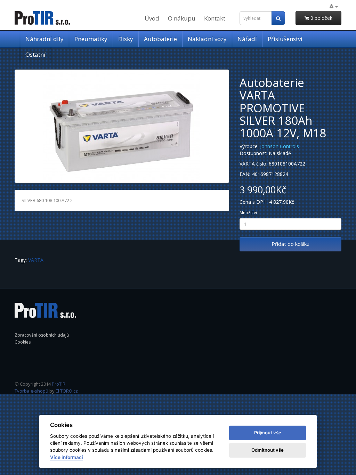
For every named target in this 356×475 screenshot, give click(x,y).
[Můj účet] (334, 6)
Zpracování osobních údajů (42, 335)
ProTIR (58, 384)
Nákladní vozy (207, 39)
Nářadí (247, 39)
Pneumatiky (90, 39)
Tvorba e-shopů (31, 391)
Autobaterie (160, 39)
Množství (248, 213)
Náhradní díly (44, 39)
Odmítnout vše (267, 450)
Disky (125, 39)
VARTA (35, 260)
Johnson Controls (279, 146)
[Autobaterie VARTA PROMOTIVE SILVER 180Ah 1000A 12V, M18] (122, 126)
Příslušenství (285, 39)
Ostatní (35, 54)
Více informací (66, 457)
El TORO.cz (67, 391)
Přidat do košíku (290, 243)
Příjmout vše (267, 432)
